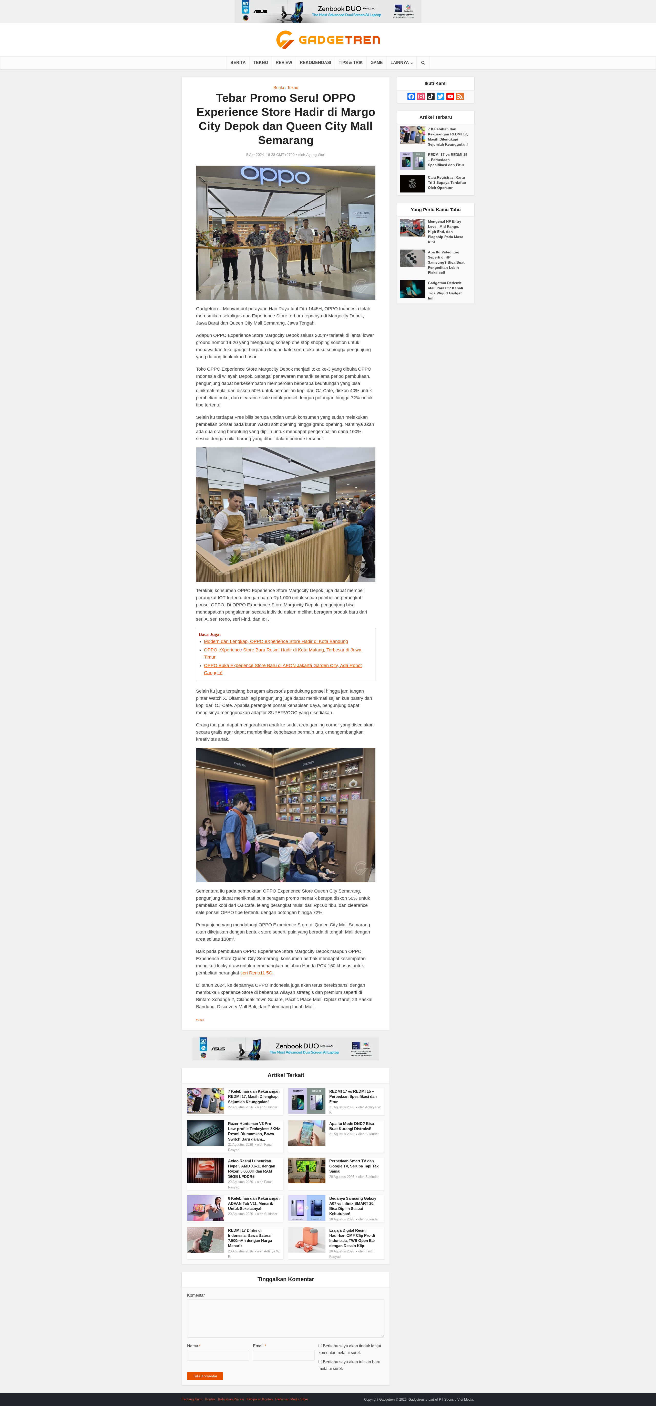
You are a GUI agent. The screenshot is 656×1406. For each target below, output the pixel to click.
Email (259, 1346)
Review (284, 62)
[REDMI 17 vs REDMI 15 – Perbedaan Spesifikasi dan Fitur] (414, 161)
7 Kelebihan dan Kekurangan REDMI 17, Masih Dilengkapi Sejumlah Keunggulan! (254, 1096)
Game (377, 62)
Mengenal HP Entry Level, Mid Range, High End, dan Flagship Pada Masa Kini (445, 231)
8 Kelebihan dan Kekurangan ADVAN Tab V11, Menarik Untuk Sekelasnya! (254, 1203)
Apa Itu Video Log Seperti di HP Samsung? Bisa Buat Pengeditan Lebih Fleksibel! (446, 262)
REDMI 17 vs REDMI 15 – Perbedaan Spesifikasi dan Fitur (353, 1096)
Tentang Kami (192, 1399)
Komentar (196, 1295)
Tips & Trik (351, 62)
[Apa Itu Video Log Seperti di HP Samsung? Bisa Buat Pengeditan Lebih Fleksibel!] (414, 258)
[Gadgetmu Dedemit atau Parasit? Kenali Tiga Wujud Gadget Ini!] (414, 289)
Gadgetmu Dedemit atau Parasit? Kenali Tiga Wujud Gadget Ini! (445, 290)
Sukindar (270, 1107)
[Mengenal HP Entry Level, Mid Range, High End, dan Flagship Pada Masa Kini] (414, 228)
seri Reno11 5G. (257, 972)
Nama (194, 1346)
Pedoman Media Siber (291, 1399)
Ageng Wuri (315, 155)
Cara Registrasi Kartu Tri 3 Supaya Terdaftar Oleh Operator (447, 182)
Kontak (210, 1399)
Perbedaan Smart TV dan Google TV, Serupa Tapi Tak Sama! (353, 1166)
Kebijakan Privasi (231, 1399)
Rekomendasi (315, 62)
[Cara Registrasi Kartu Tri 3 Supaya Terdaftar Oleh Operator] (414, 183)
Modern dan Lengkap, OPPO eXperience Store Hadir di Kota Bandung (276, 641)
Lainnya (400, 62)
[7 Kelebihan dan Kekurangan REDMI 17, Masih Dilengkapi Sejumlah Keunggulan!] (414, 135)
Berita (238, 62)
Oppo (201, 1019)
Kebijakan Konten (260, 1399)
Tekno (260, 62)
